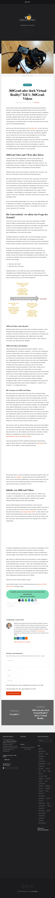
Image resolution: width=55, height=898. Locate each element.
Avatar (46, 753)
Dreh (49, 763)
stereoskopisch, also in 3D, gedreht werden (18, 436)
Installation (41, 778)
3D (15, 603)
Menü (28, 2)
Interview (40, 781)
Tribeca (49, 805)
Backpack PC (41, 756)
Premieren (41, 790)
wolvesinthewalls (42, 823)
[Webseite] (15, 638)
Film (39, 771)
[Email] (26, 638)
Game (44, 771)
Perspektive (47, 788)
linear (46, 781)
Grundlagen (27, 84)
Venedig (48, 810)
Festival (47, 768)
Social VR (41, 800)
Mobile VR (41, 786)
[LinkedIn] (23, 638)
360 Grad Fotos (42, 751)
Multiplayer (48, 786)
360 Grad (9, 603)
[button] (19, 600)
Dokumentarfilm (42, 763)
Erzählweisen (41, 766)
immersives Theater (43, 776)
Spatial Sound (41, 803)
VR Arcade (41, 820)
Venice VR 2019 (42, 813)
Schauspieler (41, 798)
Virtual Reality (41, 815)
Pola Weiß (36, 102)
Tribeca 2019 (41, 810)
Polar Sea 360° (33, 128)
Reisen (46, 790)
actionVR (40, 443)
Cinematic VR (41, 761)
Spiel (48, 803)
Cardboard (41, 758)
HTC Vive (27, 603)
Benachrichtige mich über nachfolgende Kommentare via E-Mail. (25, 685)
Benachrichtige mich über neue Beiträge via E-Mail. (21, 689)
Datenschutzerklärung (43, 829)
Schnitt (48, 798)
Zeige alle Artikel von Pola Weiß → (23, 642)
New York (41, 788)
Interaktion (48, 778)
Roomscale (41, 793)
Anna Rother (35, 891)
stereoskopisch (10, 605)
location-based (42, 783)
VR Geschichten (40, 631)
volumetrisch (41, 818)
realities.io (19, 477)
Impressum (40, 828)
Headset (21, 603)
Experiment (41, 768)
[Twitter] (20, 638)
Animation (41, 753)
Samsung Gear (36, 603)
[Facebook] (18, 638)
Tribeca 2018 (41, 808)
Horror (49, 771)
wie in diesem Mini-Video (28, 512)
